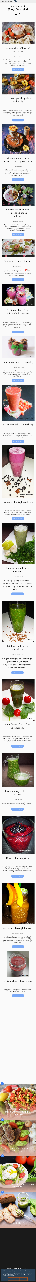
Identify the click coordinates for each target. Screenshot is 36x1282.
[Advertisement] (18, 1029)
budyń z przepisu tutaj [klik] (18, 326)
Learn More (13, 1279)
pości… (20, 942)
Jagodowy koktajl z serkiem (18, 501)
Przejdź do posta (18, 1117)
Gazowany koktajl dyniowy (18, 928)
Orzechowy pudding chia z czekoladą (18, 100)
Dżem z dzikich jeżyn (17, 857)
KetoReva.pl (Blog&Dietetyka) (18, 8)
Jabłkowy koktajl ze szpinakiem (17, 647)
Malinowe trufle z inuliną (18, 261)
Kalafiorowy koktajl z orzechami (17, 569)
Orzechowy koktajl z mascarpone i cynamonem (18, 159)
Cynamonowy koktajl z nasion (17, 792)
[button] (9, 13)
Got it (23, 1279)
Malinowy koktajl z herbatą (18, 424)
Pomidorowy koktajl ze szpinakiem (17, 726)
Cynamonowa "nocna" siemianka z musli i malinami (18, 213)
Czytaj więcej (18, 69)
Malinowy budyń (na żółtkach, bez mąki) (18, 312)
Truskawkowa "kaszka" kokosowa (18, 49)
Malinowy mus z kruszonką (18, 362)
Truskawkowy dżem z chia (18, 980)
